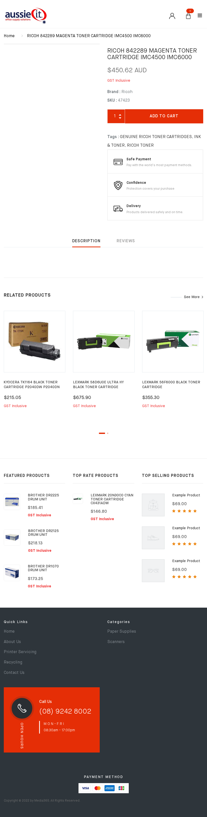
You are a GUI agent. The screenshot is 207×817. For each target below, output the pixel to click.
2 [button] (107, 433)
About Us (12, 642)
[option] (34, 365)
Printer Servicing (20, 652)
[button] (188, 16)
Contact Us (14, 673)
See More (192, 297)
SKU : (112, 101)
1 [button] (102, 433)
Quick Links (16, 622)
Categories (118, 622)
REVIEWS (126, 241)
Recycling (13, 662)
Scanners (116, 642)
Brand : (113, 92)
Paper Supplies (121, 632)
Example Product (186, 495)
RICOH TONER (140, 146)
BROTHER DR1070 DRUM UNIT (43, 568)
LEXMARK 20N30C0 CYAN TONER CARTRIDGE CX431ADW (112, 499)
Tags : (113, 137)
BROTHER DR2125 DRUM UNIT (43, 533)
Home (9, 36)
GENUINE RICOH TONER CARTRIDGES (156, 137)
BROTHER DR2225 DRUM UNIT (43, 497)
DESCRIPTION (86, 241)
